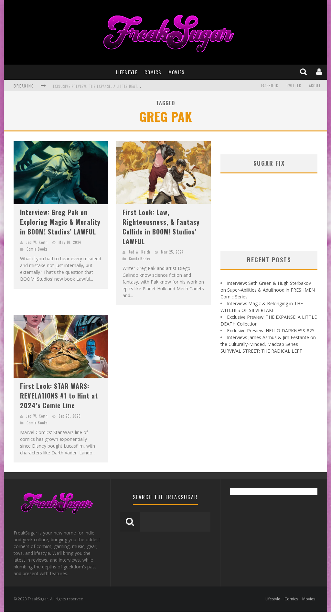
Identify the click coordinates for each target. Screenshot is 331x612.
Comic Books (37, 249)
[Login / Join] (319, 72)
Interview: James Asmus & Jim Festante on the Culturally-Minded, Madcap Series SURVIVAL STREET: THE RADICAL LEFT (268, 344)
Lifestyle (126, 72)
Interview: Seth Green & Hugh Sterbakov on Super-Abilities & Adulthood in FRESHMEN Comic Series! (267, 290)
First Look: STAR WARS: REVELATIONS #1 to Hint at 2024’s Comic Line (59, 395)
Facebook (269, 85)
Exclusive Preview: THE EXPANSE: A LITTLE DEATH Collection (107, 86)
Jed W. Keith (37, 242)
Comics (152, 72)
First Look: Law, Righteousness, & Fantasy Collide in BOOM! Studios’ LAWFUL (161, 226)
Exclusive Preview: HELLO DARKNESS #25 (271, 330)
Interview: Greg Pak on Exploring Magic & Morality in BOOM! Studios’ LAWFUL (60, 221)
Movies (176, 72)
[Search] (304, 72)
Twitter (293, 85)
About (315, 85)
